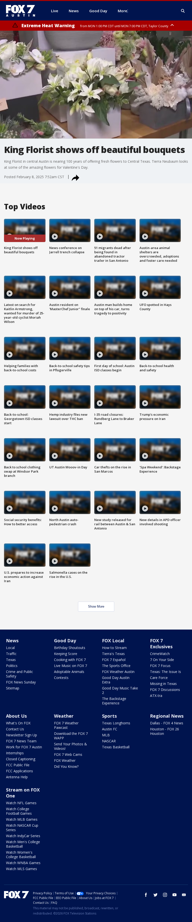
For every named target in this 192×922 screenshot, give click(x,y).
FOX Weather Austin (118, 671)
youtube (174, 895)
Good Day (65, 641)
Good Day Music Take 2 (120, 690)
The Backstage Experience (114, 700)
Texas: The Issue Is (165, 671)
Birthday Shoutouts (69, 647)
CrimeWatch (160, 653)
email (184, 895)
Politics (12, 665)
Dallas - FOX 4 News (166, 723)
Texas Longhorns (116, 723)
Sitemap (12, 688)
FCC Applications (19, 771)
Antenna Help (17, 777)
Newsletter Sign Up (21, 735)
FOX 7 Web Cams (68, 754)
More (122, 10)
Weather (64, 716)
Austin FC (109, 729)
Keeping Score (65, 653)
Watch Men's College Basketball (23, 844)
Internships (15, 753)
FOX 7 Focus (160, 665)
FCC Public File (18, 765)
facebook (146, 895)
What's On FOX (18, 723)
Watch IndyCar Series (23, 835)
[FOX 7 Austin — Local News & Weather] (22, 11)
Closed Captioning (20, 759)
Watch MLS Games (21, 868)
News (12, 641)
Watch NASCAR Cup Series (22, 827)
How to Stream (114, 647)
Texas (11, 659)
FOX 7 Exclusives (161, 644)
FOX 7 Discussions (165, 689)
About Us (16, 716)
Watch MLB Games (22, 819)
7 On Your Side (162, 659)
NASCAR (109, 741)
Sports (109, 716)
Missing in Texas (163, 683)
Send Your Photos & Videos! (70, 746)
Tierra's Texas (113, 653)
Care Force (159, 677)
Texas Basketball (116, 747)
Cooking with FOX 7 (70, 659)
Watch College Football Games (19, 811)
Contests (61, 677)
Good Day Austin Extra (116, 679)
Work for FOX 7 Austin (24, 747)
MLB (106, 735)
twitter (156, 895)
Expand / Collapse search (183, 11)
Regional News (167, 716)
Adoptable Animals (69, 671)
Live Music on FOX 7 (70, 665)
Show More (96, 606)
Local (10, 647)
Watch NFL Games (21, 802)
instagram (165, 895)
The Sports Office (116, 665)
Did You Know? (66, 766)
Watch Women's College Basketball (21, 854)
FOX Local (113, 641)
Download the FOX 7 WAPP (71, 735)
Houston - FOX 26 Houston (164, 731)
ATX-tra (156, 695)
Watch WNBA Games (23, 862)
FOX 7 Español (114, 659)
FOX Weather (65, 760)
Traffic (11, 653)
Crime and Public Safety (19, 673)
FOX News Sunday (21, 682)
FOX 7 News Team (21, 741)
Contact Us (15, 729)
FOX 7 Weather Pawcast (66, 725)
